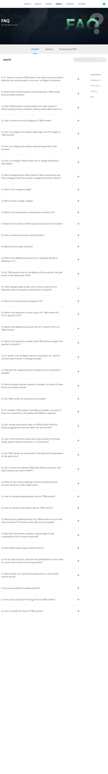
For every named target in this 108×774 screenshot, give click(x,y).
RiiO (92, 97)
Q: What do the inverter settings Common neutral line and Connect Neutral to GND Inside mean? (29, 483)
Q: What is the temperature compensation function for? (28, 212)
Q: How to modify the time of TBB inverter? (22, 611)
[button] (104, 4)
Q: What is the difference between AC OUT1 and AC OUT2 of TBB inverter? (30, 328)
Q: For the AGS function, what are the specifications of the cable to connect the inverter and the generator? (32, 561)
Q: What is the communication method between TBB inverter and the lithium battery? (30, 93)
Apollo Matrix (96, 75)
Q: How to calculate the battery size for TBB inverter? (27, 508)
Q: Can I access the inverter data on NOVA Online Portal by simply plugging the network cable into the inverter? (29, 426)
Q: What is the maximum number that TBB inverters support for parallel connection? (32, 343)
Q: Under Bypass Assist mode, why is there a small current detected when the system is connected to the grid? (29, 288)
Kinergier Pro (96, 80)
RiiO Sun (94, 91)
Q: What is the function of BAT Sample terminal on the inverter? (32, 224)
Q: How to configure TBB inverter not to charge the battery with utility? (30, 162)
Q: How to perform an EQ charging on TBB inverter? (26, 120)
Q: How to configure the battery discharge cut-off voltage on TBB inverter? (30, 133)
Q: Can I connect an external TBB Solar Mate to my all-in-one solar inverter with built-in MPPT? (31, 469)
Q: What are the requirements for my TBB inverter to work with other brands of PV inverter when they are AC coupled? (31, 520)
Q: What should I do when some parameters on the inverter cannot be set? (30, 575)
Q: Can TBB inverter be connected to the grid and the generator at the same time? (32, 455)
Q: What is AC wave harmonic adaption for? (22, 301)
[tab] (40, 79)
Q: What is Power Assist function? (17, 246)
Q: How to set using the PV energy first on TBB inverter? (28, 599)
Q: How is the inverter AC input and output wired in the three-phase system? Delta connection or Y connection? (31, 440)
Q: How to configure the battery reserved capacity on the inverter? (29, 148)
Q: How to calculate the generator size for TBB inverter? (28, 496)
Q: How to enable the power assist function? (22, 235)
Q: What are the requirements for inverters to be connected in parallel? (31, 371)
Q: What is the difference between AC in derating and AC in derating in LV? (29, 259)
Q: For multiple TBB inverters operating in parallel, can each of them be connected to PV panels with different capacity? (31, 411)
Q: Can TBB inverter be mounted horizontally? (23, 399)
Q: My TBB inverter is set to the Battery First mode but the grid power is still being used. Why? (31, 274)
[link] (27, 4)
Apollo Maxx (95, 86)
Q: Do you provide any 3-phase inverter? (20, 588)
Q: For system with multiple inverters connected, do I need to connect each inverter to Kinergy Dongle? (30, 357)
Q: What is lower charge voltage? (17, 201)
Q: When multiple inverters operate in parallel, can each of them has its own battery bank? (32, 386)
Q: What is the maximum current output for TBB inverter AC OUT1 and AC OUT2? (30, 314)
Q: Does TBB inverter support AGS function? (22, 548)
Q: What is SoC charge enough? (16, 189)
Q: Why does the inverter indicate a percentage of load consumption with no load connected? (27, 535)
